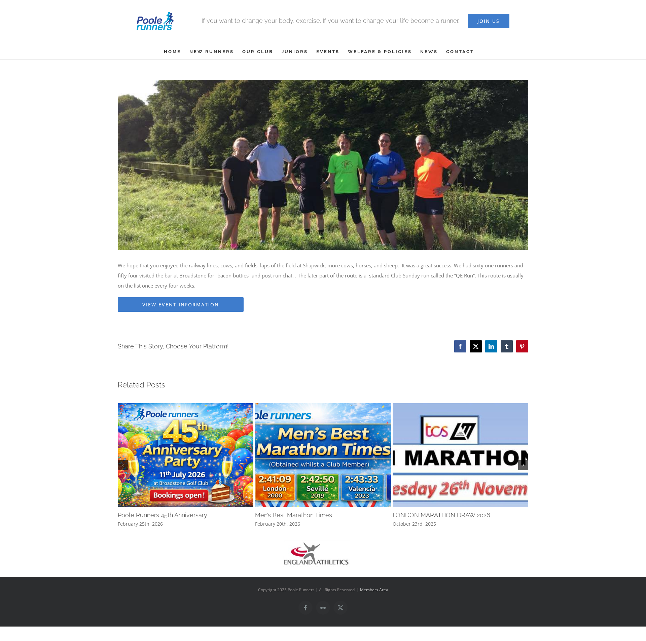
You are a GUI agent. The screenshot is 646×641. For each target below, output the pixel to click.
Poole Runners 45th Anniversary (162, 515)
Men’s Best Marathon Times (293, 515)
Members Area (374, 590)
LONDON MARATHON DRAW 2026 (441, 515)
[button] (123, 465)
